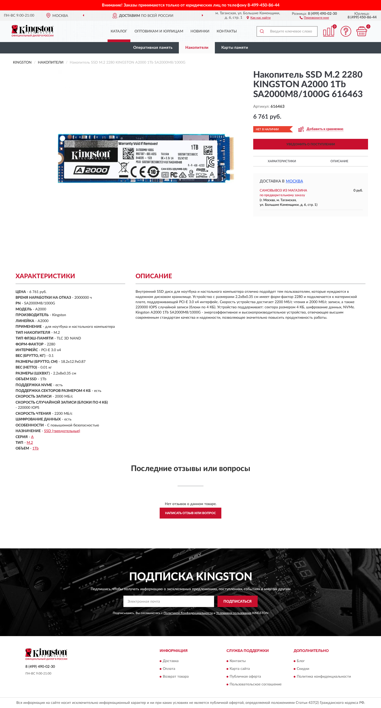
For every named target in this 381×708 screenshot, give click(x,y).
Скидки (303, 669)
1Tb (35, 448)
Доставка (171, 661)
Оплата (169, 669)
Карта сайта (240, 669)
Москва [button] (294, 181)
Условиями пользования (233, 613)
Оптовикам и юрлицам (159, 31)
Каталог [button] (119, 31)
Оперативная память (152, 48)
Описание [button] (339, 161)
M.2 (30, 443)
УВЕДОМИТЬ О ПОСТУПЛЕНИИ (310, 144)
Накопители (196, 48)
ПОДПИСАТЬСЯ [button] (237, 601)
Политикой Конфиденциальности (188, 613)
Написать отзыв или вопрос (190, 513)
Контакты (227, 31)
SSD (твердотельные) (62, 431)
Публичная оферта (245, 676)
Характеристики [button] (282, 161)
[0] (361, 31)
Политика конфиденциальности (324, 676)
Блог (301, 661)
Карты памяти (234, 48)
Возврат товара (176, 676)
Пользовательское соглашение (255, 684)
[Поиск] (262, 31)
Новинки (199, 31)
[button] (314, 17)
